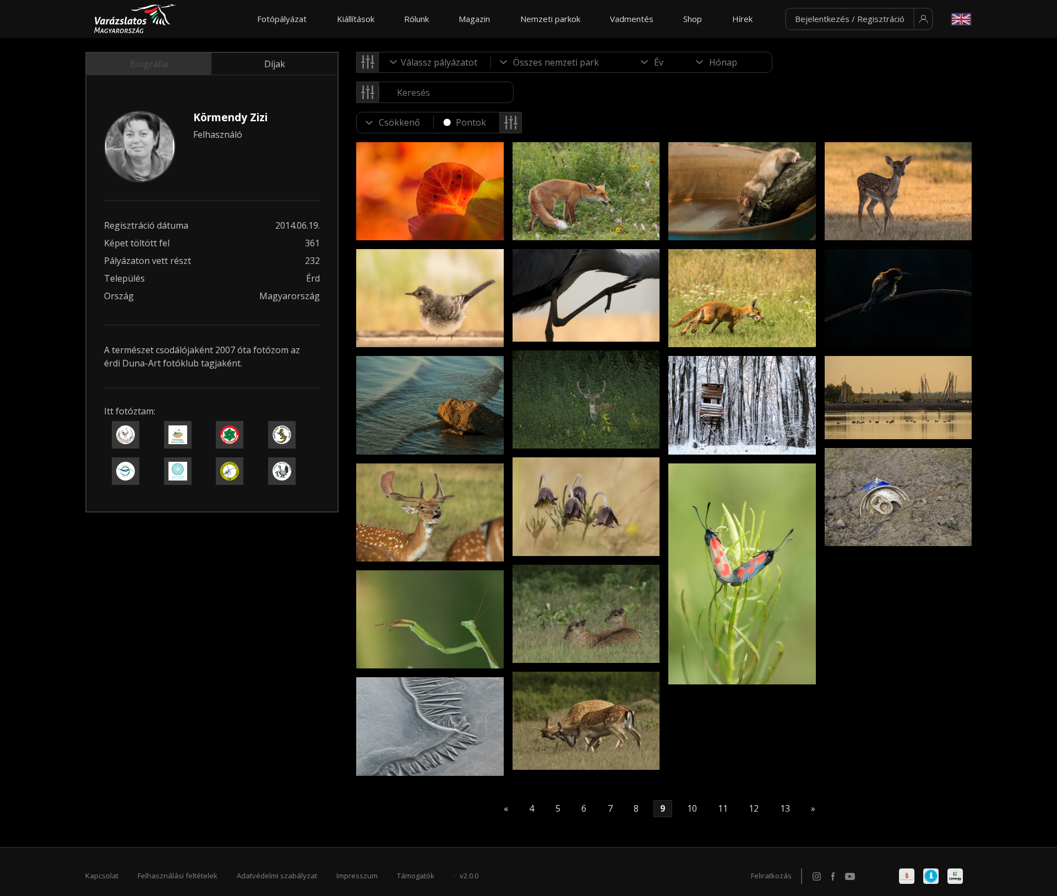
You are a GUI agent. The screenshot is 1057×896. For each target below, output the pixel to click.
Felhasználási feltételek (177, 876)
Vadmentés (631, 18)
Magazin (474, 18)
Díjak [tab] (274, 64)
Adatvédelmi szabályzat (277, 876)
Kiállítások (355, 18)
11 (723, 809)
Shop (692, 18)
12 (754, 809)
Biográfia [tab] (149, 64)
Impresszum (357, 876)
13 (785, 809)
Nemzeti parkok (550, 18)
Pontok (471, 122)
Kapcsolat (101, 876)
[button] (859, 19)
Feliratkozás (771, 876)
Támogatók (415, 876)
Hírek (742, 18)
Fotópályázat (282, 18)
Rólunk (416, 18)
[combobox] (435, 62)
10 (692, 809)
